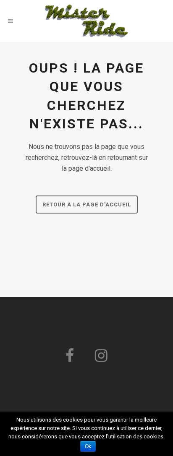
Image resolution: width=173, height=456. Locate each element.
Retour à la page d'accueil (86, 204)
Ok (88, 446)
